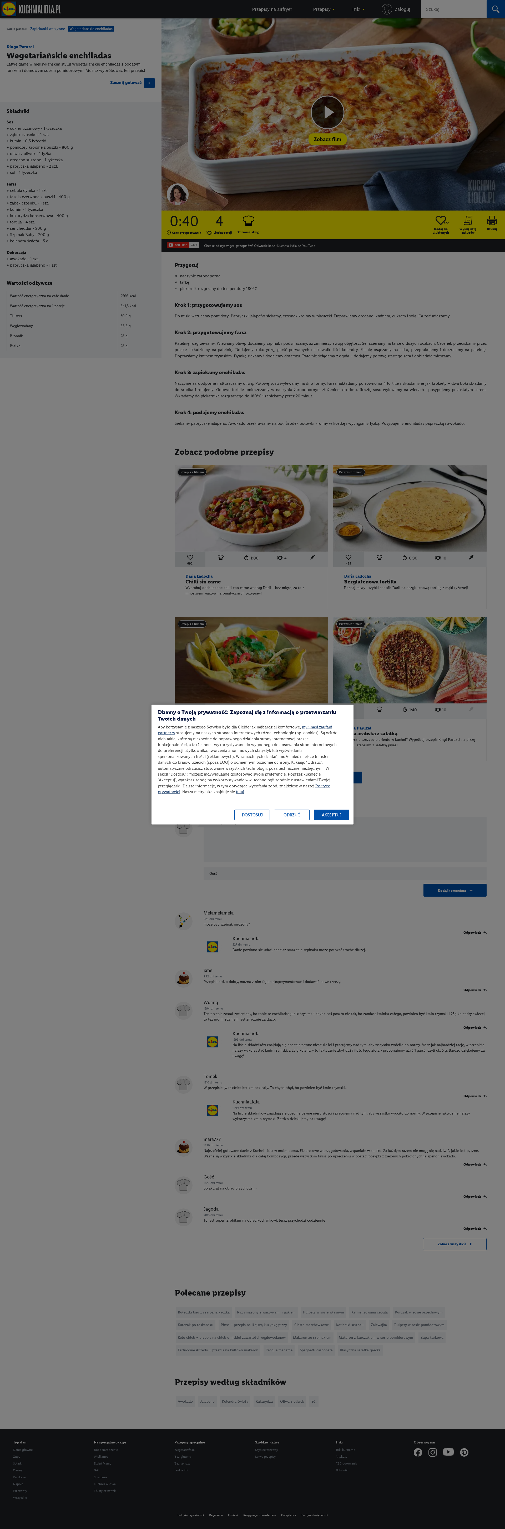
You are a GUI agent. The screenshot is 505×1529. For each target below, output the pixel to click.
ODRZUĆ (292, 814)
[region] (253, 765)
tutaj (240, 791)
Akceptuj (331, 814)
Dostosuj (252, 814)
